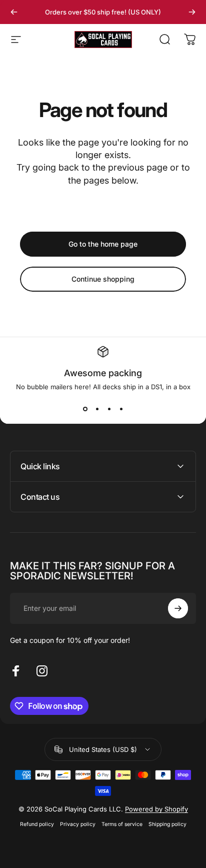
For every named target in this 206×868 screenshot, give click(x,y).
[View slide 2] (97, 409)
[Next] (192, 12)
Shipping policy (167, 824)
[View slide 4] (121, 409)
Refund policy (37, 824)
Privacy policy (78, 824)
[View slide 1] (85, 409)
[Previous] (14, 12)
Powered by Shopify (156, 809)
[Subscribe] (178, 608)
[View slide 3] (109, 409)
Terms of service (122, 824)
